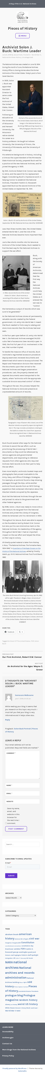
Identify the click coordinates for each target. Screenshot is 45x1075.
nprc (25, 982)
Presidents (35, 991)
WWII (18, 1011)
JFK (14, 958)
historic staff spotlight (30, 955)
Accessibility (7, 1031)
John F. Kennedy (21, 958)
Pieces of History (22, 28)
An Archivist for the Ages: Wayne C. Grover (25, 667)
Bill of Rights (25, 939)
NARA (9, 962)
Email (9, 793)
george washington (20, 952)
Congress (8, 943)
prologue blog (14, 995)
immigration (9, 958)
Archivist (17, 939)
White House (10, 1008)
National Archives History (11, 57)
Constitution (27, 942)
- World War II (36, 55)
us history (14, 1004)
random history (28, 999)
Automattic (22, 1071)
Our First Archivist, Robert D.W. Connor (22, 655)
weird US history (28, 1004)
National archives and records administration (19, 972)
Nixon (21, 982)
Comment (11, 753)
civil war (34, 938)
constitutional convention (13, 946)
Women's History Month (22, 1008)
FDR (32, 641)
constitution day (27, 946)
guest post (32, 952)
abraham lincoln (12, 934)
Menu (24, 36)
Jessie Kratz (18, 55)
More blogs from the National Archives (19, 1049)
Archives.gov (7, 1037)
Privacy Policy (8, 1056)
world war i (34, 1008)
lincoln (31, 958)
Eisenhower (9, 949)
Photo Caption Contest (21, 987)
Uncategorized (27, 57)
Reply (7, 720)
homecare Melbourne (24, 695)
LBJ (27, 958)
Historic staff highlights (13, 955)
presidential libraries (24, 991)
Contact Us (7, 1043)
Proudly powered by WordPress (15, 1068)
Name (9, 785)
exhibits (17, 949)
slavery (7, 1004)
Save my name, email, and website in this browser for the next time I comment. (13, 815)
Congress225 (16, 943)
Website (9, 801)
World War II (10, 1011)
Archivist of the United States (19, 641)
